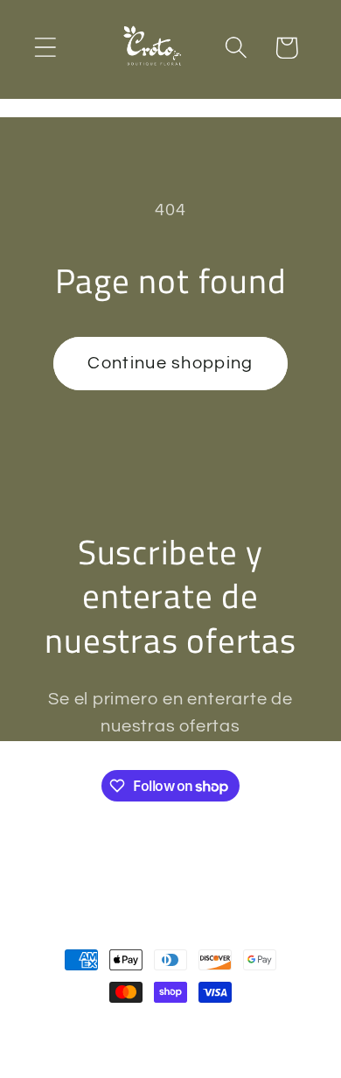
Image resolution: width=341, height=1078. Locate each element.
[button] (45, 48)
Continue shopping (170, 363)
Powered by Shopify (258, 1028)
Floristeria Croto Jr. (133, 1028)
